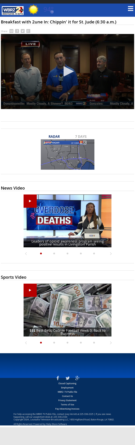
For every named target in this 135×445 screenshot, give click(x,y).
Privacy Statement (67, 400)
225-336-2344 (60, 416)
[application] (67, 71)
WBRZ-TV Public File (67, 391)
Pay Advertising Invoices (67, 408)
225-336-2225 (87, 414)
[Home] (13, 10)
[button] (67, 71)
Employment (67, 387)
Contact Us (67, 396)
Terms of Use (67, 404)
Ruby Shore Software (56, 424)
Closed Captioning (67, 383)
